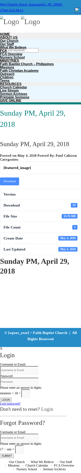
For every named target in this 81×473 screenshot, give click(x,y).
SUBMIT (7, 455)
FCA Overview (11, 54)
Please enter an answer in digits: (21, 387)
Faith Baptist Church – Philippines (27, 64)
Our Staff (7, 44)
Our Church (9, 41)
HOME (5, 34)
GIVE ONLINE (10, 100)
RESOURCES (11, 84)
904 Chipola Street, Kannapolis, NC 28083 (31, 4)
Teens (5, 80)
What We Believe (13, 47)
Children (7, 77)
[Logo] (9, 21)
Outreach (7, 74)
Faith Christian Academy (19, 70)
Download (10, 181)
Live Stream (9, 90)
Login (47, 409)
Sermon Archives (13, 94)
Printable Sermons (14, 97)
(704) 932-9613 (11, 10)
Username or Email (12, 364)
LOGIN (6, 399)
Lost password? (10, 403)
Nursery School (12, 57)
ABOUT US (9, 37)
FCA (3, 51)
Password (6, 376)
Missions (7, 67)
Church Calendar (13, 87)
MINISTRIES (9, 60)
